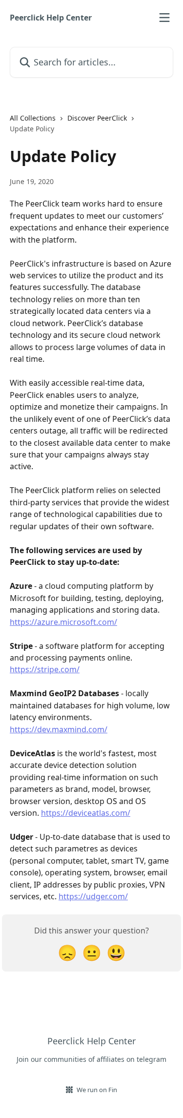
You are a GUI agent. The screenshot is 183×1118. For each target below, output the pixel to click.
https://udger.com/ (93, 896)
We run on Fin (97, 1089)
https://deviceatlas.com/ (85, 812)
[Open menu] (164, 17)
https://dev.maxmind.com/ (58, 729)
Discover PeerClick (97, 118)
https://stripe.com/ (45, 669)
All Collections (33, 118)
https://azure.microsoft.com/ (63, 622)
